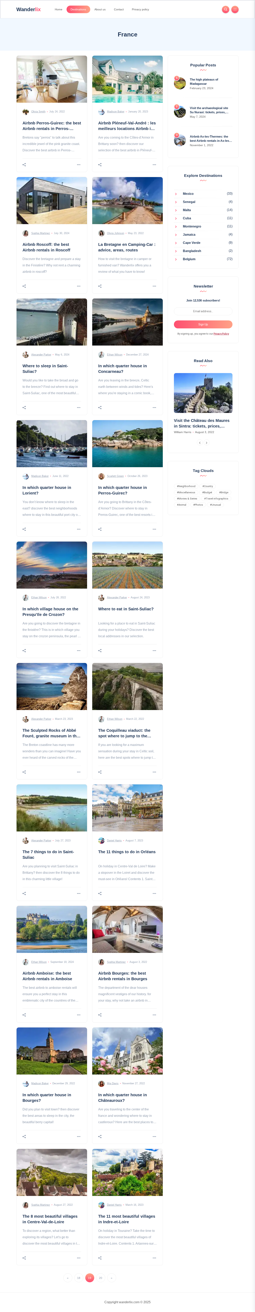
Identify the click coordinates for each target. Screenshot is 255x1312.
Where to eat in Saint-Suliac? (126, 609)
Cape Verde (191, 243)
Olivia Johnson (115, 233)
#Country (207, 486)
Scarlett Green (115, 476)
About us (100, 9)
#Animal (181, 504)
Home (58, 9)
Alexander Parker (41, 354)
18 (78, 1277)
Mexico (188, 194)
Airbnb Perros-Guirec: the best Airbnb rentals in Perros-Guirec (52, 128)
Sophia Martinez (40, 233)
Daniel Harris (114, 840)
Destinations (78, 9)
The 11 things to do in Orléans (127, 852)
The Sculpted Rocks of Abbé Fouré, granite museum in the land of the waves (51, 736)
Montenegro (192, 226)
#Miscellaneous (186, 492)
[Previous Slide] (200, 442)
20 (100, 1277)
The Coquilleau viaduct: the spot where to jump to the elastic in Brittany (124, 736)
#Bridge (223, 492)
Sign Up (203, 324)
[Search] (225, 9)
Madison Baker (115, 111)
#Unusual (215, 504)
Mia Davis (113, 1083)
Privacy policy (140, 9)
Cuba (187, 218)
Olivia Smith (38, 111)
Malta (187, 210)
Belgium (189, 259)
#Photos (198, 504)
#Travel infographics (216, 498)
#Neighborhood (186, 486)
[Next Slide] (207, 442)
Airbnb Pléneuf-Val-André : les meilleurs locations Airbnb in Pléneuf (127, 128)
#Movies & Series (187, 498)
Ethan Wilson (114, 354)
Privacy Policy (221, 333)
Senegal (189, 202)
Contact (119, 9)
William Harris (182, 432)
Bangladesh (192, 251)
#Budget (207, 492)
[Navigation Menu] (235, 9)
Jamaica (189, 234)
